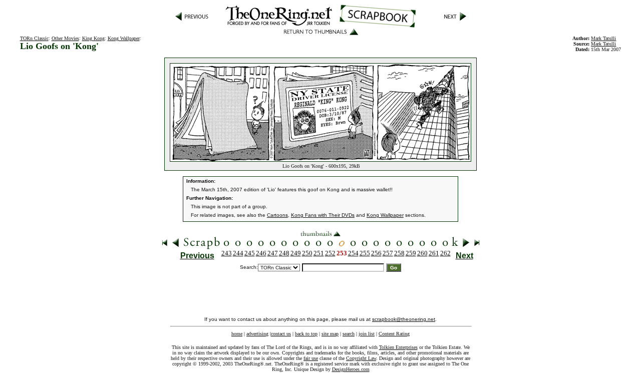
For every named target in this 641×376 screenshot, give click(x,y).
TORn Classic (34, 38)
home (236, 333)
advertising (257, 333)
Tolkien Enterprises (398, 347)
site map (330, 333)
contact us (281, 333)
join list (367, 333)
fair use (310, 358)
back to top (306, 333)
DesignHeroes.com (351, 369)
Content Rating (394, 333)
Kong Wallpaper (124, 38)
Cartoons (277, 215)
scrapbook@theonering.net (403, 319)
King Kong (93, 38)
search (349, 333)
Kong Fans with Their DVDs (323, 215)
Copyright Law (361, 358)
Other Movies (65, 38)
